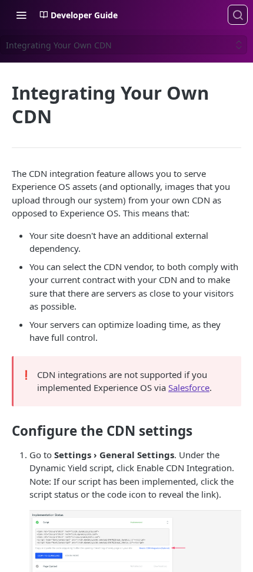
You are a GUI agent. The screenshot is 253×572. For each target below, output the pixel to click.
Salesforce (188, 387)
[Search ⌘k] (237, 14)
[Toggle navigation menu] (21, 14)
